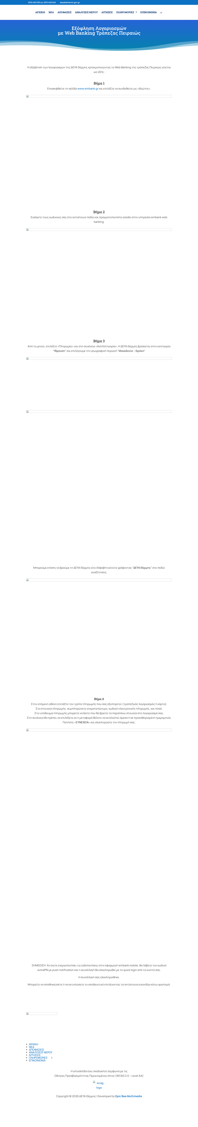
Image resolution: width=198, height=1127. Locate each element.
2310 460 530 (34, 2)
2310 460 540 (50, 2)
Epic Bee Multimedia (128, 1096)
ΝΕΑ (51, 12)
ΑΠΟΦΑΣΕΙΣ (64, 12)
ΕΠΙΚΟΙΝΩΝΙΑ (148, 12)
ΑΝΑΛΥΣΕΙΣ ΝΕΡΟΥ (86, 12)
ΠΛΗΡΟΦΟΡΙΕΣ (125, 12)
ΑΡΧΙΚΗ (40, 12)
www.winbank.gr (88, 88)
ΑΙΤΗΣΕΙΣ (107, 12)
